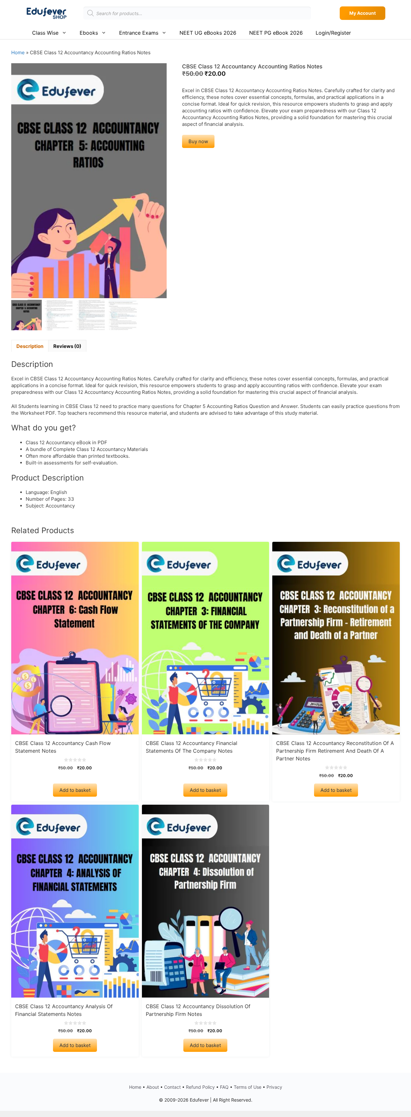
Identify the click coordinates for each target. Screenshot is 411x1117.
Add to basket (75, 790)
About (152, 1087)
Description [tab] (29, 346)
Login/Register (333, 33)
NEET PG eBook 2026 (276, 33)
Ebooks (89, 33)
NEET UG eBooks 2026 (207, 33)
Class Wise (45, 33)
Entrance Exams (138, 33)
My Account (362, 13)
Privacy (274, 1087)
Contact (172, 1087)
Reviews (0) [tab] (67, 346)
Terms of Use (247, 1087)
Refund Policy (200, 1087)
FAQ (224, 1087)
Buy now (198, 141)
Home (18, 52)
